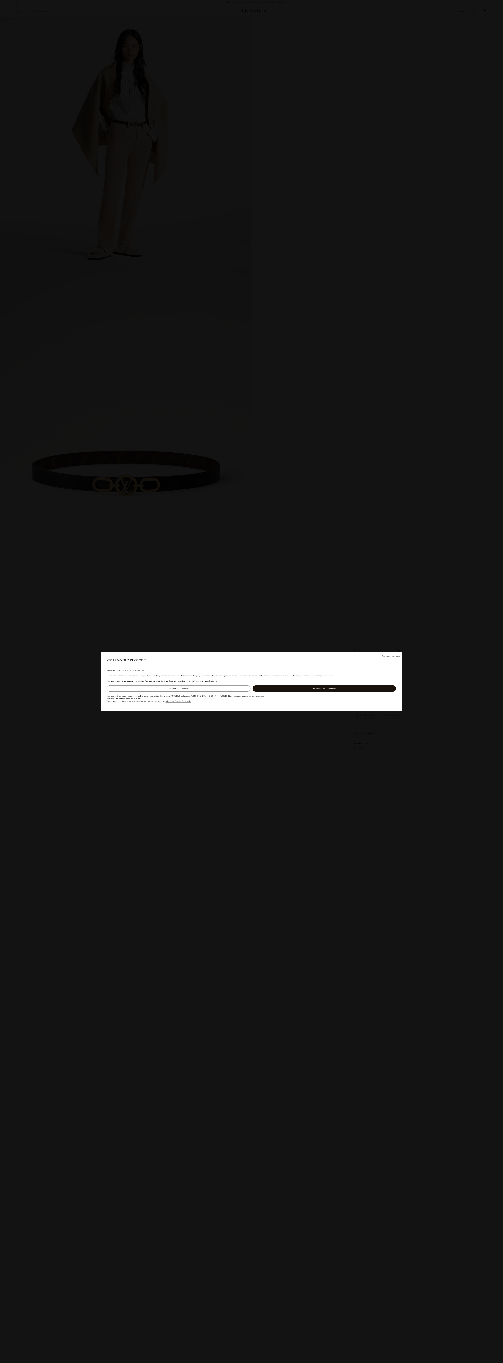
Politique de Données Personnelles (178, 701)
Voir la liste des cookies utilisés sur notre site (124, 698)
